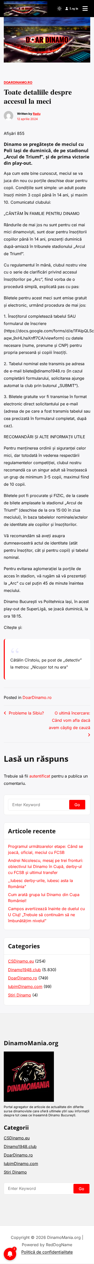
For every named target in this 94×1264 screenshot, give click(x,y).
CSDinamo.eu (21, 961)
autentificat (39, 776)
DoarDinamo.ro (18, 82)
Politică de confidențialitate (47, 1251)
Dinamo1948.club (24, 969)
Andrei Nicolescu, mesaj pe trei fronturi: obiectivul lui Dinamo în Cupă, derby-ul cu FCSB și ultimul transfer (45, 866)
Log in (74, 8)
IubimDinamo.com (25, 986)
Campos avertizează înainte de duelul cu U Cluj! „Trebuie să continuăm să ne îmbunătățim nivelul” (46, 914)
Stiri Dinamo (19, 995)
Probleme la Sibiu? (26, 713)
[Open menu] (85, 8)
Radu (36, 114)
